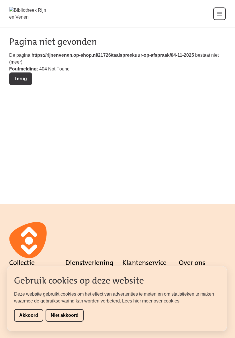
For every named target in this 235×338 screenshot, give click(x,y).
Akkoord (28, 315)
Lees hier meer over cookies (150, 300)
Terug (20, 78)
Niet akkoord (65, 315)
